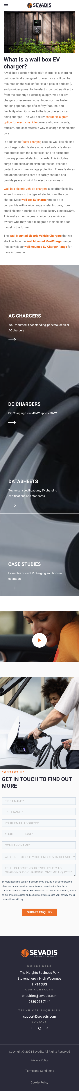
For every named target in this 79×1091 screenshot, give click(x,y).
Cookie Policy (39, 1082)
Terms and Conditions (39, 1071)
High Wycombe (50, 978)
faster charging (31, 142)
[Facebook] (47, 1028)
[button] (73, 5)
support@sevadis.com (39, 1016)
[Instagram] (39, 1028)
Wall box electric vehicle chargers (25, 189)
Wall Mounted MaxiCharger (45, 241)
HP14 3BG (39, 984)
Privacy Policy (39, 1060)
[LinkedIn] (32, 1028)
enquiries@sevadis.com (39, 995)
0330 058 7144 (39, 1001)
